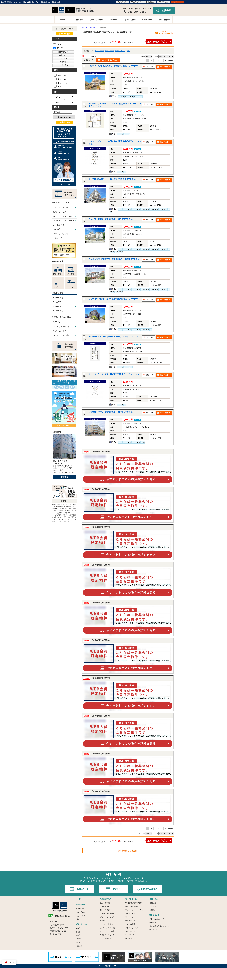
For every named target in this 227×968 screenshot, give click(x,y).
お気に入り (137, 2)
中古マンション (120, 51)
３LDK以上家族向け (107, 924)
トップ (78, 899)
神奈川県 (59, 48)
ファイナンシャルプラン (63, 221)
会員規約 (152, 910)
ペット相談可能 (105, 938)
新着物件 (103, 921)
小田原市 (79, 946)
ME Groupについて (156, 919)
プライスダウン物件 (107, 917)
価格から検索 (105, 906)
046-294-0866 (149, 889)
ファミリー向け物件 (61, 327)
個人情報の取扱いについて (159, 926)
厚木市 (78, 928)
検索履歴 (165, 2)
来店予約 (116, 889)
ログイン (152, 906)
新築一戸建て (99, 51)
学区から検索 (105, 910)
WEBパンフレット (61, 234)
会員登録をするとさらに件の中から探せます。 (115, 42)
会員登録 (166, 10)
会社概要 (64, 477)
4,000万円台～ (59, 311)
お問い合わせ (164, 20)
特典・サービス (59, 212)
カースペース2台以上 (62, 335)
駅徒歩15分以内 (59, 331)
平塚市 (78, 939)
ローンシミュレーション (63, 216)
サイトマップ (154, 930)
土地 (128, 51)
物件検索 (79, 20)
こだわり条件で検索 (107, 913)
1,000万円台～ (59, 298)
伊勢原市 (79, 942)
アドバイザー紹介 (60, 207)
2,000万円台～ (59, 302)
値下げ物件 (57, 322)
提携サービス (130, 921)
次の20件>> (169, 60)
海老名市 (79, 932)
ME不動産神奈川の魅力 (134, 903)
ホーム (62, 20)
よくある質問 (58, 225)
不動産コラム (147, 20)
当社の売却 (57, 229)
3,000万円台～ (59, 307)
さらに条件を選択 (65, 117)
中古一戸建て (109, 51)
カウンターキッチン (107, 935)
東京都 (58, 44)
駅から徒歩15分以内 (107, 928)
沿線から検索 (105, 903)
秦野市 (78, 935)
